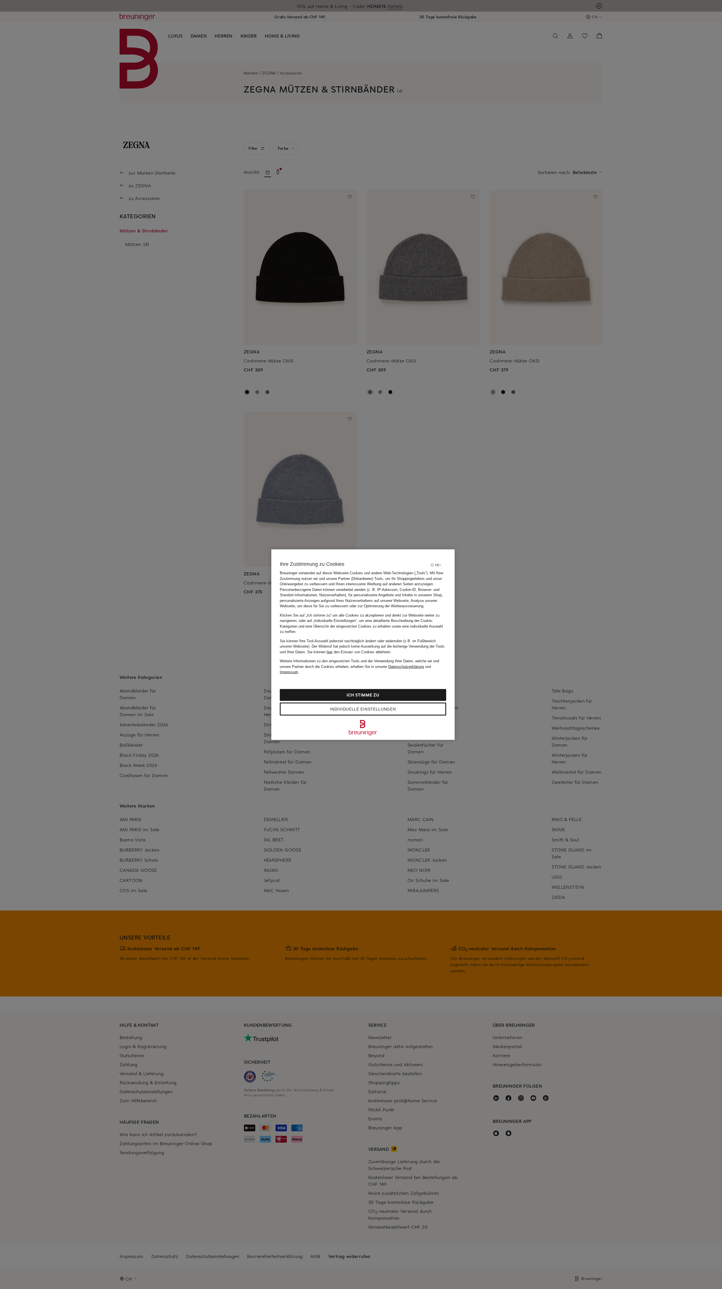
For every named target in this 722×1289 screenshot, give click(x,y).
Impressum (289, 672)
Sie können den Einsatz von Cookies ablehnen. (349, 652)
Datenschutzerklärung (406, 666)
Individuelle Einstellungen (363, 709)
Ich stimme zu (363, 694)
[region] (363, 644)
